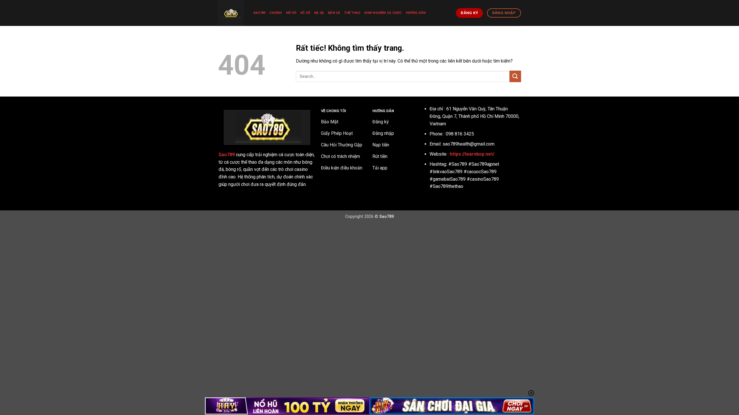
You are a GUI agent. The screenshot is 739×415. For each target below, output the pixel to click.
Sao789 (259, 13)
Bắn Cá (334, 13)
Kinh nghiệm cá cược (383, 13)
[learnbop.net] (231, 13)
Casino (275, 13)
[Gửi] (515, 76)
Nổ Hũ (291, 13)
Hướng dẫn (416, 13)
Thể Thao (352, 13)
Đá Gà (319, 13)
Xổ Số (305, 13)
